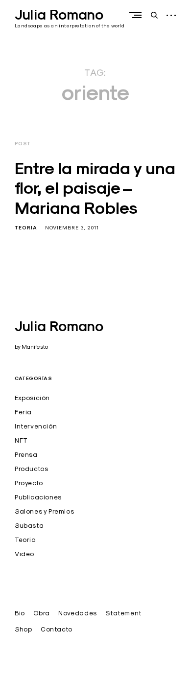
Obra (41, 613)
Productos (31, 469)
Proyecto (29, 483)
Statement (123, 613)
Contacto (56, 629)
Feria (23, 412)
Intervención (36, 426)
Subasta (29, 525)
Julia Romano (59, 14)
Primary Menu (137, 15)
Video (24, 554)
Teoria (26, 228)
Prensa (26, 454)
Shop (23, 629)
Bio (20, 613)
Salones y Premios (44, 511)
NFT (21, 440)
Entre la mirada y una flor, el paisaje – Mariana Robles (95, 188)
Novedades (77, 613)
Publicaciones (38, 497)
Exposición (32, 398)
